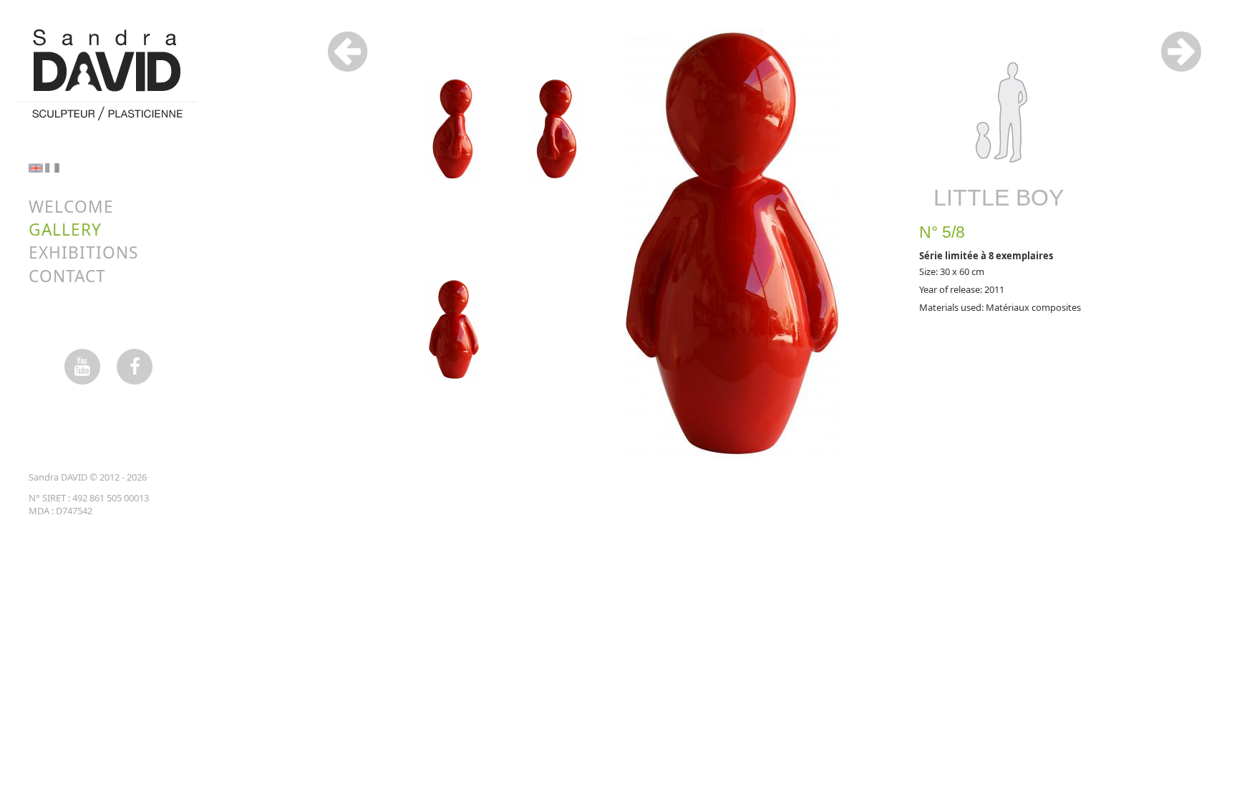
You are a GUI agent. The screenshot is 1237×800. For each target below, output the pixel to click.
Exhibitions (83, 252)
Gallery (65, 229)
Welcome (71, 207)
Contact (67, 276)
